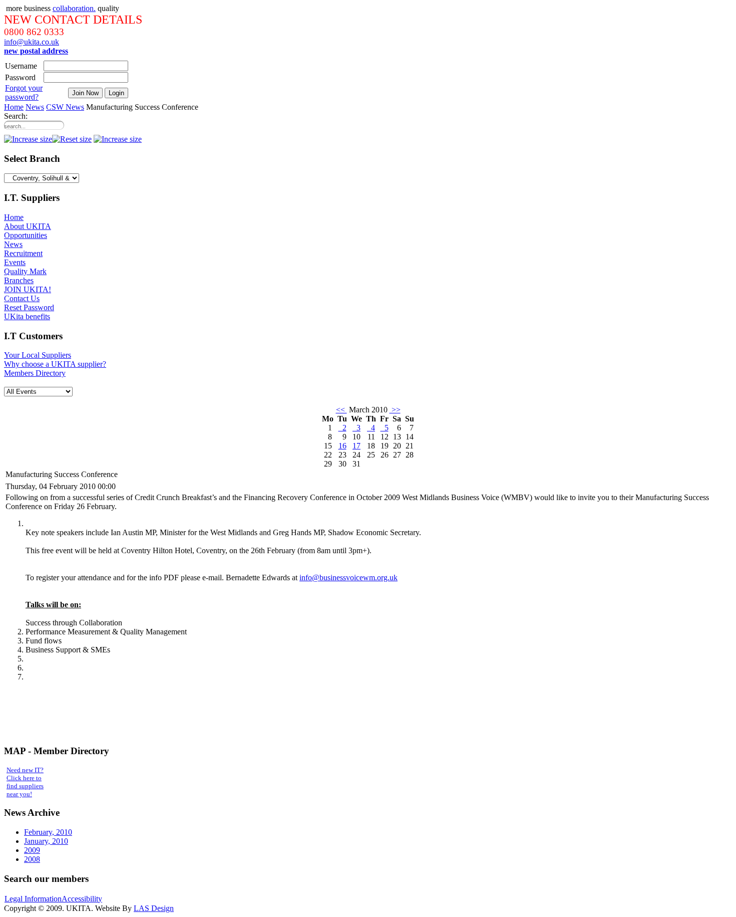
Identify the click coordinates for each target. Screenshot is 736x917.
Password (20, 77)
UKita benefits (27, 316)
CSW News (65, 107)
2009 (32, 850)
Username (21, 66)
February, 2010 (48, 832)
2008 (32, 859)
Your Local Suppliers (37, 355)
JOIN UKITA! (27, 289)
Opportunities (25, 235)
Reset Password (29, 307)
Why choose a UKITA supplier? (55, 364)
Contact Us (22, 298)
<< (341, 409)
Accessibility (82, 898)
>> (395, 409)
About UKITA (27, 226)
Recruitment (23, 253)
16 (342, 445)
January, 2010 (46, 841)
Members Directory (35, 373)
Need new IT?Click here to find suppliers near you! (25, 782)
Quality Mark (25, 271)
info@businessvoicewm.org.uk (348, 577)
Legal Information (33, 898)
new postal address (36, 51)
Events (15, 262)
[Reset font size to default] (72, 139)
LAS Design (154, 908)
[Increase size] (118, 139)
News (35, 107)
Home (14, 107)
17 (356, 445)
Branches (19, 280)
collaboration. (74, 8)
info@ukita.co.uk (31, 42)
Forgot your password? (24, 92)
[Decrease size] (28, 139)
